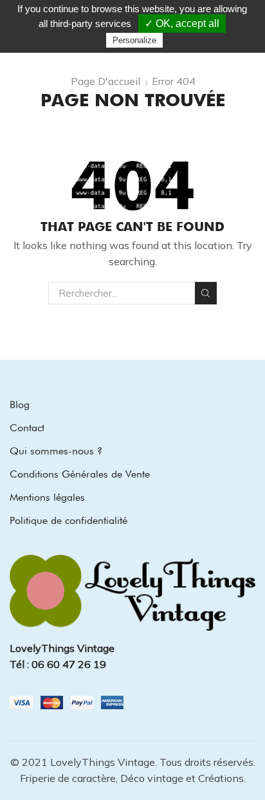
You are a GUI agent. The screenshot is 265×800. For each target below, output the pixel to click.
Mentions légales (47, 497)
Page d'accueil (105, 81)
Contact (27, 428)
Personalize (134, 40)
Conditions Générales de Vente (80, 474)
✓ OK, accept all (182, 23)
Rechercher (206, 293)
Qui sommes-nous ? (56, 451)
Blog (20, 404)
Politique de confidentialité (68, 520)
